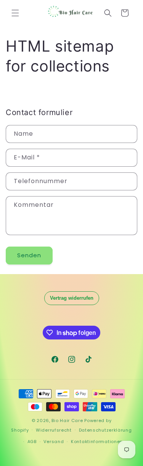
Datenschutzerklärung (105, 430)
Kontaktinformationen (97, 441)
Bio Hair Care (67, 420)
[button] (15, 13)
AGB (32, 441)
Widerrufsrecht (54, 430)
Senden (29, 255)
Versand (53, 441)
